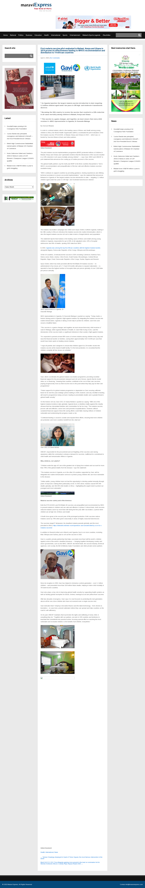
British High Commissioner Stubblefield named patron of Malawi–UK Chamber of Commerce (20, 146)
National (13, 35)
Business (29, 35)
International (55, 35)
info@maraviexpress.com (134, 884)
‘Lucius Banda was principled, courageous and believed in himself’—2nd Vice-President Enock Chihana (20, 136)
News (56, 852)
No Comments (55, 58)
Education (38, 35)
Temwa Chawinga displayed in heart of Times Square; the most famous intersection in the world (71, 857)
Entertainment (75, 35)
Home (5, 35)
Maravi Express (13, 884)
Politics (20, 35)
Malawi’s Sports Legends (91, 35)
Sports (65, 35)
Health (46, 35)
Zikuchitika (106, 35)
